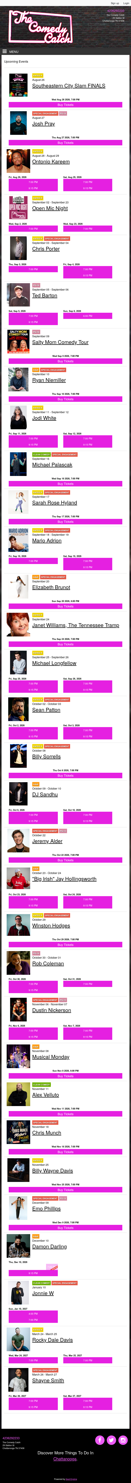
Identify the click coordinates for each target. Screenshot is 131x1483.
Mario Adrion (47, 540)
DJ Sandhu (45, 794)
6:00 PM (87, 316)
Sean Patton (46, 709)
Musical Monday (50, 1056)
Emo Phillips (46, 1208)
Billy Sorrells (46, 756)
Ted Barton (44, 295)
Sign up (115, 3)
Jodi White (44, 417)
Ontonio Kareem (51, 161)
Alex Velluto (45, 1094)
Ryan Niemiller (49, 379)
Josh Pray (43, 123)
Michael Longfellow (54, 662)
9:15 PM (33, 188)
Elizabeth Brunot (51, 587)
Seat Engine (71, 1479)
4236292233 (11, 1438)
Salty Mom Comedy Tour (60, 342)
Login (126, 3)
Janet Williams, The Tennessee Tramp (75, 625)
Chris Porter (46, 248)
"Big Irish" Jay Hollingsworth (64, 878)
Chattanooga (64, 1459)
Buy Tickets (66, 104)
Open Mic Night (50, 208)
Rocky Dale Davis (52, 1339)
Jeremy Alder (47, 840)
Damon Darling (49, 1246)
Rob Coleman (48, 963)
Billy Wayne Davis (52, 1170)
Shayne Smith (48, 1380)
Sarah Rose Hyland (54, 502)
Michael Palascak (52, 464)
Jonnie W (43, 1293)
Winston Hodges (51, 925)
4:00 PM (33, 1313)
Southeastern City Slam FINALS (68, 85)
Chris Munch (46, 1132)
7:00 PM (33, 182)
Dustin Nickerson (51, 1010)
